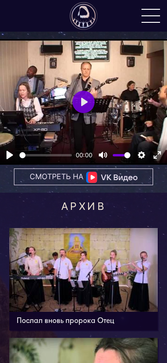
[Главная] (83, 15)
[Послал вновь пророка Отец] (83, 279)
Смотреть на (58, 176)
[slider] (45, 155)
